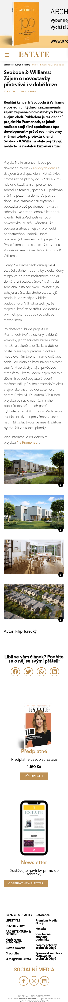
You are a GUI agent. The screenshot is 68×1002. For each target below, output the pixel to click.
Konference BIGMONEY (14, 941)
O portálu (12, 953)
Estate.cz (8, 65)
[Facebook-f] (23, 981)
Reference (43, 915)
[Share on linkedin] (54, 671)
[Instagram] (34, 981)
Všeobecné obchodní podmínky (43, 937)
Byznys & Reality (22, 65)
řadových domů (44, 168)
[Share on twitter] (28, 671)
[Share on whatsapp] (41, 671)
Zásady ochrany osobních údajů (46, 946)
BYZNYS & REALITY (19, 915)
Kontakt (41, 929)
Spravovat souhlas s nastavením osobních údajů (49, 956)
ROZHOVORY (15, 926)
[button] (34, 776)
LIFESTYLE (13, 920)
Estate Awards (15, 948)
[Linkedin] (44, 981)
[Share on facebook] (15, 671)
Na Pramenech (28, 442)
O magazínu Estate (18, 959)
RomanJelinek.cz (30, 998)
